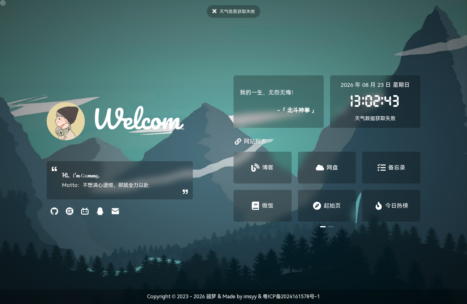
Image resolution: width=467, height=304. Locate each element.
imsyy (250, 296)
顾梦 (211, 296)
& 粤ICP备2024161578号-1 (288, 296)
